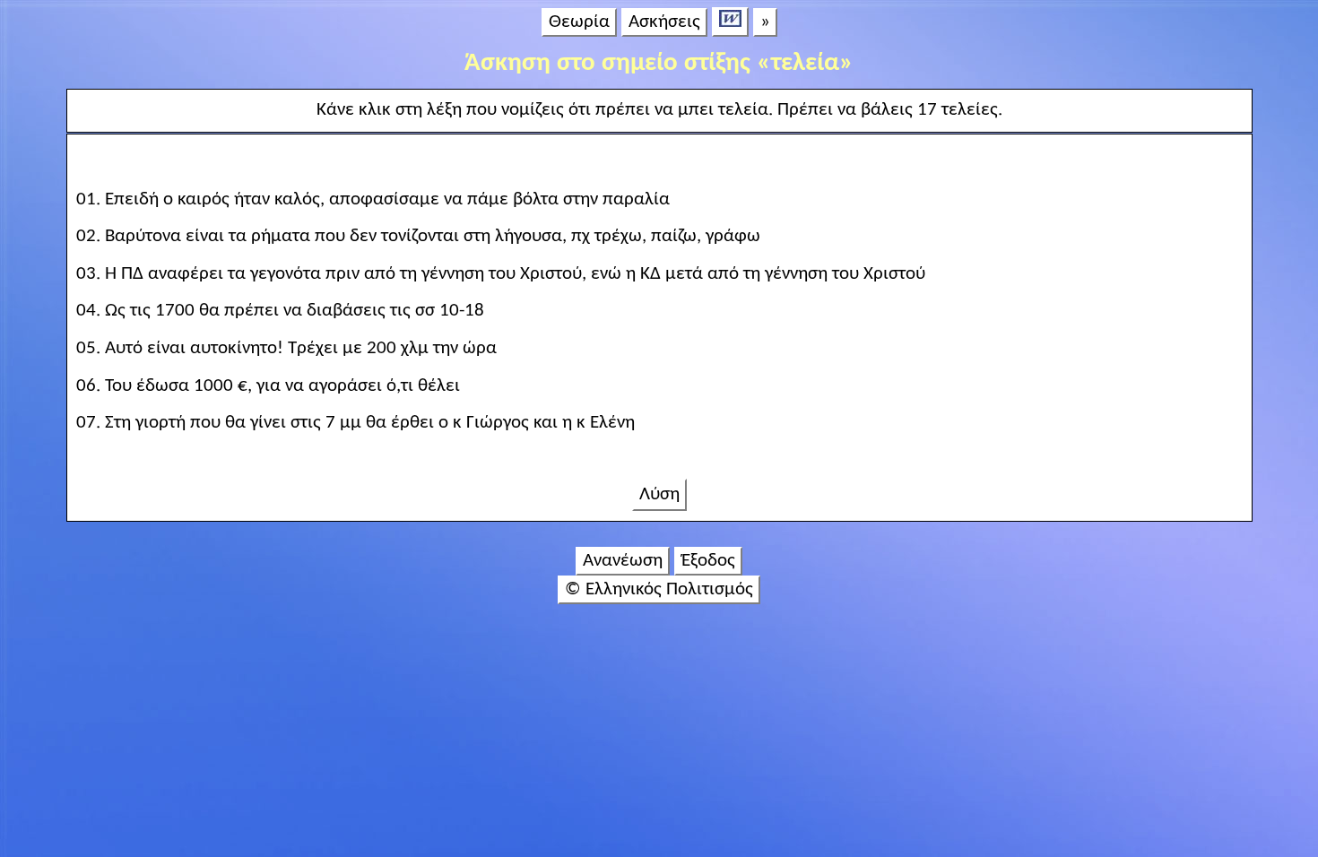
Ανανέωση (623, 560)
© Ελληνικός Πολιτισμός (659, 589)
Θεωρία (579, 22)
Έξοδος (708, 560)
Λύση (659, 494)
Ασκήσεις (664, 22)
